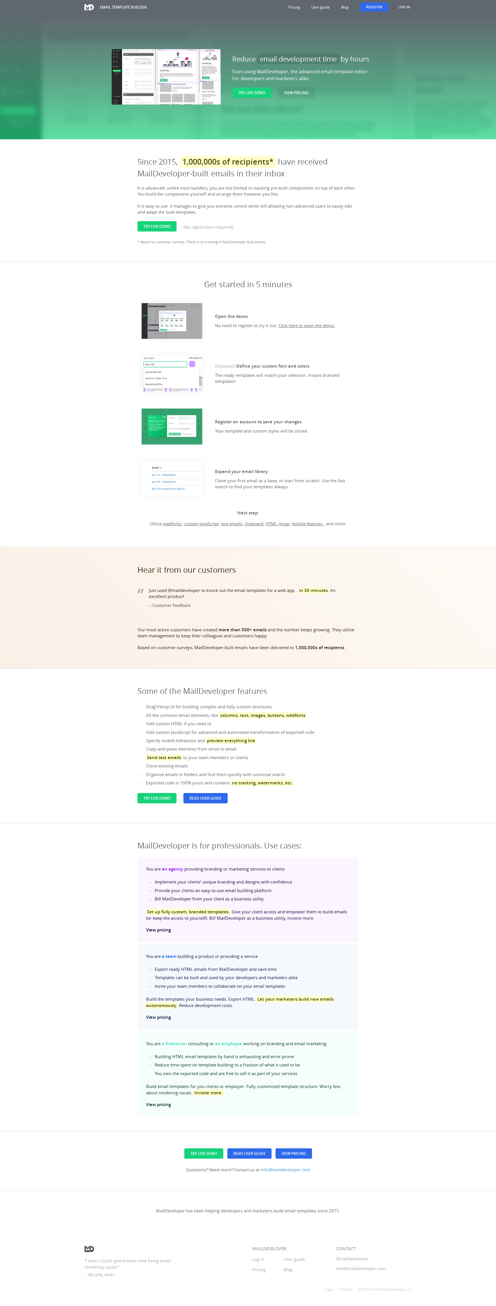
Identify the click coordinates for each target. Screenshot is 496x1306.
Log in (404, 7)
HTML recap (277, 523)
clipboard (254, 523)
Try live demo (251, 92)
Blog (344, 7)
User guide (320, 7)
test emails (231, 523)
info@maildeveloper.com (285, 1169)
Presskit (346, 1289)
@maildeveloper (352, 1258)
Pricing (294, 7)
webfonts (172, 523)
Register (374, 7)
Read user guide (205, 798)
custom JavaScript (201, 523)
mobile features (307, 523)
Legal (328, 1289)
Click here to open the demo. (306, 325)
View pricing (296, 92)
